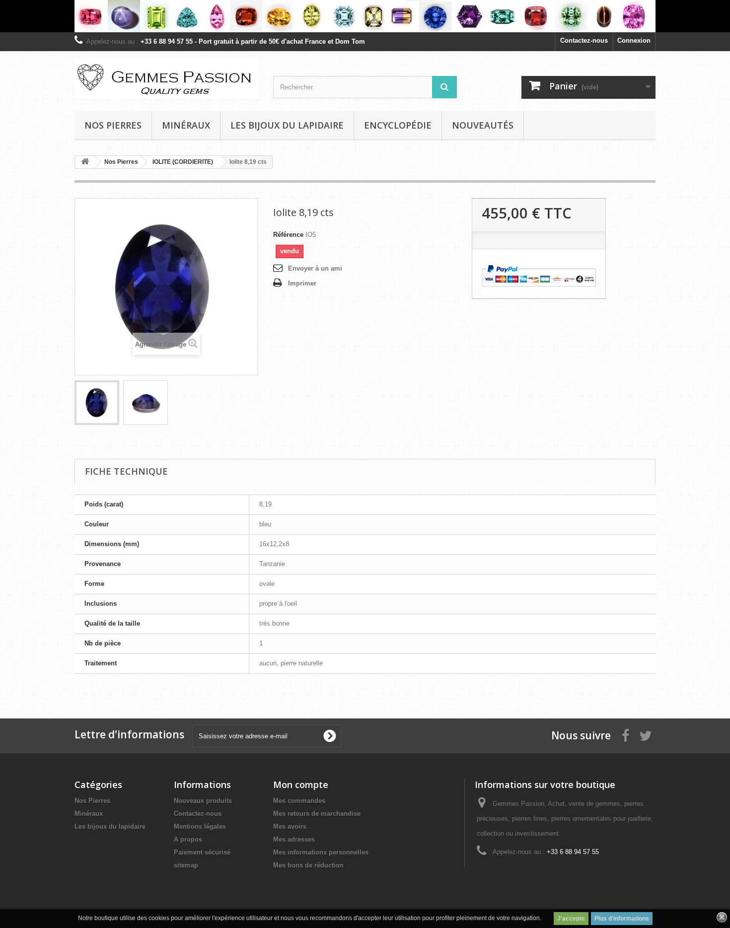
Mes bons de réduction (308, 865)
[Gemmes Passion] (166, 79)
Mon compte (300, 784)
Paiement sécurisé (202, 852)
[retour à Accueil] (84, 162)
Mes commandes (299, 800)
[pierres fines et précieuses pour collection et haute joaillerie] (365, 16)
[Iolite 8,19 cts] (97, 403)
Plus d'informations (621, 918)
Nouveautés (482, 125)
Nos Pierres (92, 800)
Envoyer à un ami (315, 268)
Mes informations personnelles (320, 852)
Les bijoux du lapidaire (287, 125)
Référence (288, 234)
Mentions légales (200, 826)
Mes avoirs (289, 826)
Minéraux (186, 125)
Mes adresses (294, 839)
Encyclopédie (398, 125)
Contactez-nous (584, 40)
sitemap (186, 865)
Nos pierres (113, 125)
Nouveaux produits (203, 800)
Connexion (634, 40)
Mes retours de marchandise (317, 813)
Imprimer (302, 283)
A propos (188, 839)
